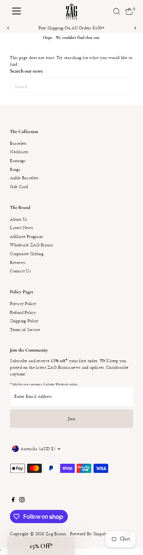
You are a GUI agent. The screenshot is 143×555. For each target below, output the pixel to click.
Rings (15, 170)
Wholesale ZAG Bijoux (31, 245)
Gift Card (19, 187)
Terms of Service (25, 330)
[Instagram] (22, 501)
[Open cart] (129, 11)
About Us (18, 219)
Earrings (17, 161)
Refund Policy (23, 312)
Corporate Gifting (27, 254)
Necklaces (19, 152)
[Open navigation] (16, 11)
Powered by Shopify (88, 534)
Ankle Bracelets (24, 178)
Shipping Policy (24, 321)
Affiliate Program (26, 237)
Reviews (17, 263)
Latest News (21, 228)
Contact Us (20, 271)
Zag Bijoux (55, 534)
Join (71, 419)
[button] (41, 546)
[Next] (134, 28)
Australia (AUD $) (38, 449)
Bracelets (18, 143)
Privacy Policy (23, 304)
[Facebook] (13, 501)
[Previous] (8, 28)
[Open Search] (116, 11)
